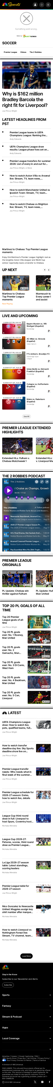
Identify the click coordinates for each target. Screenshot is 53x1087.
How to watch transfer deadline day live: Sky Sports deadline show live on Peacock (18, 748)
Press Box (22, 1058)
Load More (26, 956)
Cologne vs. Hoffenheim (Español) (38, 385)
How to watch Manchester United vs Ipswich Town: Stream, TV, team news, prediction (30, 191)
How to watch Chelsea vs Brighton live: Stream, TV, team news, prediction (29, 205)
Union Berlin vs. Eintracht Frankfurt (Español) (38, 370)
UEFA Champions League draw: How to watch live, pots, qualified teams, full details (16, 725)
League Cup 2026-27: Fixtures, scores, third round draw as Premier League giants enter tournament (18, 842)
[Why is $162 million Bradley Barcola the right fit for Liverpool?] (26, 75)
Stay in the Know (9, 974)
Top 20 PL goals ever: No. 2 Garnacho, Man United (11, 650)
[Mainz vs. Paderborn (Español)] (13, 403)
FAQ (36, 1056)
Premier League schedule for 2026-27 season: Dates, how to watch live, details (18, 795)
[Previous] (44, 269)
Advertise (6, 1056)
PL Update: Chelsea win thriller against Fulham (15, 592)
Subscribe (8, 985)
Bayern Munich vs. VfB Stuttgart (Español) (37, 325)
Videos (23, 52)
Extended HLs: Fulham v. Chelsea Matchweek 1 (16, 460)
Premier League (10, 52)
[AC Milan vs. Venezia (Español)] (13, 342)
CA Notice (27, 1060)
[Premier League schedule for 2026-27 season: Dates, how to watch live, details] (43, 795)
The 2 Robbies (36, 52)
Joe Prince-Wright (9, 111)
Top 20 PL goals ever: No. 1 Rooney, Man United (12, 635)
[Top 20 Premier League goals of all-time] (39, 621)
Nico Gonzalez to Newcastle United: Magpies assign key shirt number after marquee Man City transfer (17, 909)
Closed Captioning (26, 1056)
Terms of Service (39, 1060)
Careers (14, 1056)
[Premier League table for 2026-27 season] (43, 888)
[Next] (48, 269)
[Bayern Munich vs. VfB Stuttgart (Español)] (13, 327)
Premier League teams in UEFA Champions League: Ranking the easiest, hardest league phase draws (30, 134)
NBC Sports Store (9, 1058)
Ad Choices (32, 1058)
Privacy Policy (43, 1058)
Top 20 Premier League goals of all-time (13, 619)
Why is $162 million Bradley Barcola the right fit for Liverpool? (24, 99)
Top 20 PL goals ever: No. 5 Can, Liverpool (11, 695)
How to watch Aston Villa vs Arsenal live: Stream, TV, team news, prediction (30, 177)
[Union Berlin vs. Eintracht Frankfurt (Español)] (13, 372)
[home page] (11, 4)
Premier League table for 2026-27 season (15, 887)
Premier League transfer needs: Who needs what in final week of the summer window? (17, 771)
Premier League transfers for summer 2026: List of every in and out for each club (30, 162)
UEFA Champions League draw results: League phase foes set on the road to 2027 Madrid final (28, 148)
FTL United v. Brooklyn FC (38, 354)
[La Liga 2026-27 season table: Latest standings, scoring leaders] (43, 865)
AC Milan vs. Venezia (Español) (36, 340)
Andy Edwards (15, 139)
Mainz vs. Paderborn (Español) (36, 400)
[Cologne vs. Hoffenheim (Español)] (13, 388)
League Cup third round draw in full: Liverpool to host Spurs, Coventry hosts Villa (17, 818)
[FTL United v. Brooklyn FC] (13, 357)
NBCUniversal (18, 1065)
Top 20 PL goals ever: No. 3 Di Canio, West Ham (13, 665)
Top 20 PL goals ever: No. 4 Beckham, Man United (14, 680)
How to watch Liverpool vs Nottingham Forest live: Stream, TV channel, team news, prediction (17, 932)
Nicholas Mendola (9, 826)
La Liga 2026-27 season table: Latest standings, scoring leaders (15, 865)
